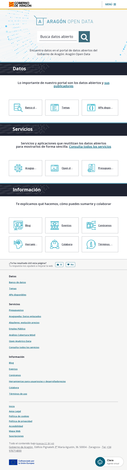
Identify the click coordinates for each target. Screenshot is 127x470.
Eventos (13, 369)
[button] (110, 4)
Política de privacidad (20, 421)
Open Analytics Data (20, 341)
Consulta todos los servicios (90, 146)
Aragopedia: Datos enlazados (25, 316)
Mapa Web (14, 431)
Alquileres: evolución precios (24, 322)
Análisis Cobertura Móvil (22, 334)
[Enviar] (84, 36)
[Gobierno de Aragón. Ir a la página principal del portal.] (20, 4)
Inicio (12, 406)
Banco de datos (17, 282)
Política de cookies (19, 416)
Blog (11, 362)
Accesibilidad (16, 426)
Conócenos (15, 375)
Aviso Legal (15, 411)
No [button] (72, 264)
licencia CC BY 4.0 (45, 443)
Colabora (14, 387)
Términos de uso (18, 393)
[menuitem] (25, 107)
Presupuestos (16, 310)
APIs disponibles (17, 294)
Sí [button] (61, 264)
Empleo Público (17, 328)
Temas (12, 288)
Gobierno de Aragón (21, 447)
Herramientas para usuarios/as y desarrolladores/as (37, 381)
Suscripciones (16, 436)
